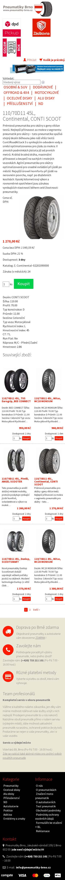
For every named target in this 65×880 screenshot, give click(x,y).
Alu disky (46, 98)
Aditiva (7, 814)
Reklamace (43, 831)
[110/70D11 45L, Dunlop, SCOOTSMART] (16, 541)
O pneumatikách (46, 790)
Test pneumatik (46, 806)
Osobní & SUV (15, 87)
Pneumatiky (10, 785)
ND (40, 103)
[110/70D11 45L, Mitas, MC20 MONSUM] (48, 380)
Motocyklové (47, 92)
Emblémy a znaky (14, 818)
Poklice (8, 810)
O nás (39, 785)
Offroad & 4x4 (16, 92)
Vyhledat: (8, 78)
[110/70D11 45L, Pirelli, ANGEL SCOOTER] (16, 461)
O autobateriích (45, 802)
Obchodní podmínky (48, 810)
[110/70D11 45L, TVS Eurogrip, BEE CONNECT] (16, 380)
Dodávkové (43, 87)
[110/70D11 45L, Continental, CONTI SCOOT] (48, 461)
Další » (36, 609)
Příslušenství (20, 103)
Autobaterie (10, 806)
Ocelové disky (19, 98)
